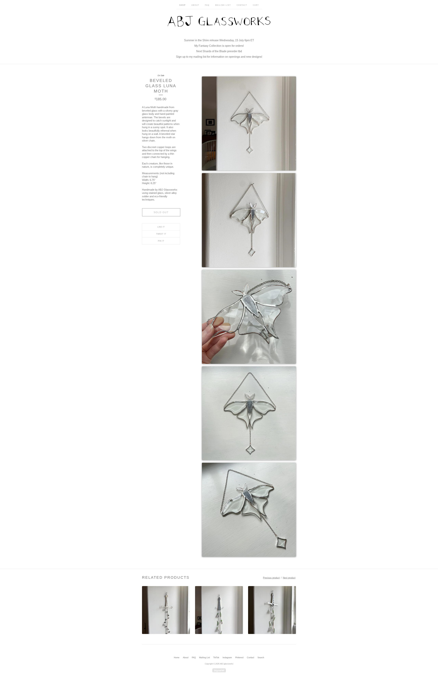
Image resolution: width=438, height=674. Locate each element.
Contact (242, 5)
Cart (256, 5)
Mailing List (223, 5)
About (195, 5)
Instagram (227, 657)
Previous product (271, 577)
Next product (289, 577)
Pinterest (239, 657)
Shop (182, 5)
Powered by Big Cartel (219, 670)
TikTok (216, 657)
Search (260, 657)
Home (176, 657)
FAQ (207, 5)
